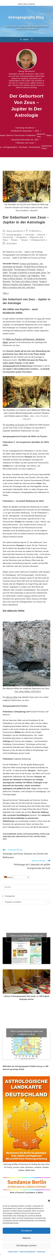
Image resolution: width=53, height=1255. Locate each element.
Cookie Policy (13, 1251)
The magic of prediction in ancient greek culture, (28, 273)
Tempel (24, 240)
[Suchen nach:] (31, 39)
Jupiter (37, 836)
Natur (49, 135)
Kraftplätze (31, 135)
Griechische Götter (47, 147)
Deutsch (9, 135)
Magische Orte (41, 135)
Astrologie (23, 147)
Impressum (41, 1251)
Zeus (39, 319)
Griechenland (34, 147)
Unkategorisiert (38, 240)
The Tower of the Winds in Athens (25, 281)
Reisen (14, 240)
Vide (4, 293)
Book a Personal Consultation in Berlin (26, 1193)
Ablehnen (26, 1238)
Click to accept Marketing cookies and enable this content (26, 937)
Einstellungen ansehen (27, 1245)
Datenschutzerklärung (27, 1251)
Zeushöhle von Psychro (15, 425)
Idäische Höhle (12, 697)
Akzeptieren (26, 1230)
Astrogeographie (10, 147)
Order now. (30, 1170)
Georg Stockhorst (26, 71)
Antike (19, 834)
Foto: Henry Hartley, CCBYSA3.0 (28, 691)
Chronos (27, 596)
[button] (49, 1200)
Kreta (43, 836)
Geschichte (20, 135)
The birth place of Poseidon (25, 270)
